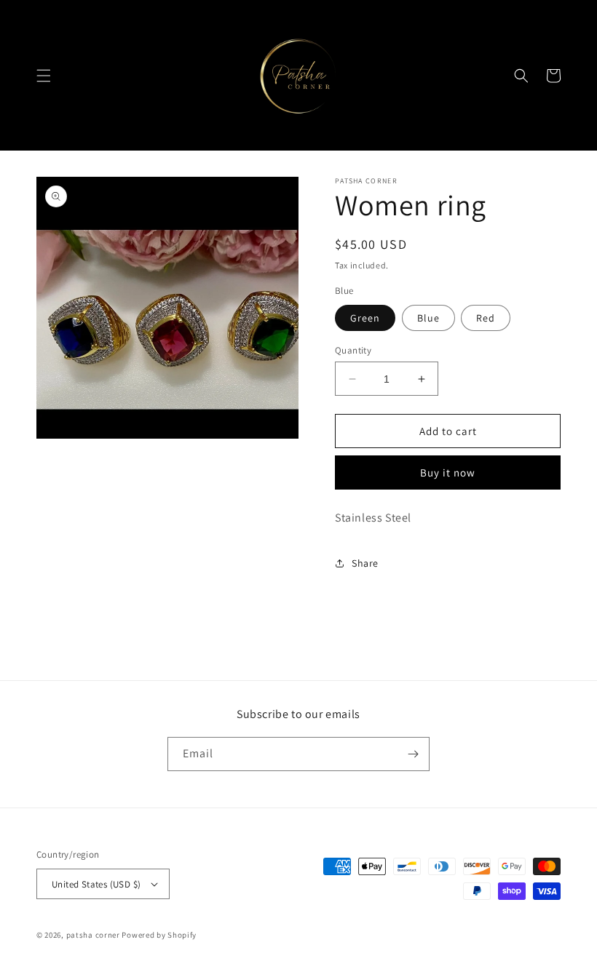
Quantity (353, 350)
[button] (44, 76)
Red (485, 317)
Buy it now (447, 472)
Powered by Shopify (159, 935)
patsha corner (93, 935)
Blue (428, 317)
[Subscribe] (413, 754)
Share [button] (365, 563)
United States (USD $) (96, 884)
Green (365, 317)
